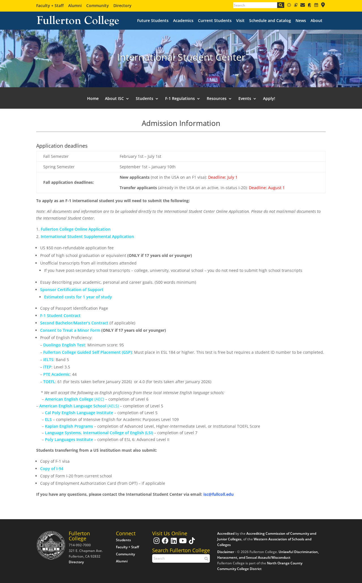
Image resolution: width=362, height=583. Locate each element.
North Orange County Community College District (259, 566)
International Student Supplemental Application (87, 236)
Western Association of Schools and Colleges (264, 542)
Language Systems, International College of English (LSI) (99, 432)
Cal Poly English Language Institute (79, 412)
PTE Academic (56, 374)
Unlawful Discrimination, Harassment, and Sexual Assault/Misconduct (268, 554)
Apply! (269, 99)
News (301, 21)
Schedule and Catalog (270, 21)
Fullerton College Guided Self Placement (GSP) (87, 352)
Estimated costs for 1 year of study (78, 297)
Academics (183, 21)
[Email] (302, 5)
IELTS (48, 359)
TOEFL (48, 381)
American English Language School (72, 406)
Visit (240, 21)
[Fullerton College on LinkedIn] (173, 543)
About (316, 21)
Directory (122, 5)
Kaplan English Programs (69, 426)
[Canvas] (289, 5)
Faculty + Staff (50, 5)
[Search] (280, 5)
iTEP (47, 367)
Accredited (225, 533)
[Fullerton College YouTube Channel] (182, 543)
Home (93, 99)
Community (97, 5)
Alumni (75, 5)
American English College (69, 399)
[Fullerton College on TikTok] (191, 543)
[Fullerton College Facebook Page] (164, 543)
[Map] (323, 5)
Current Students (215, 21)
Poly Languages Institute (69, 439)
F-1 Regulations (180, 99)
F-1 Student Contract (60, 315)
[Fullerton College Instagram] (156, 543)
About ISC (114, 99)
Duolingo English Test (64, 345)
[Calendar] (316, 5)
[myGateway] (296, 5)
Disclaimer (225, 551)
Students (123, 540)
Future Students (153, 21)
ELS (48, 419)
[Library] (309, 5)
